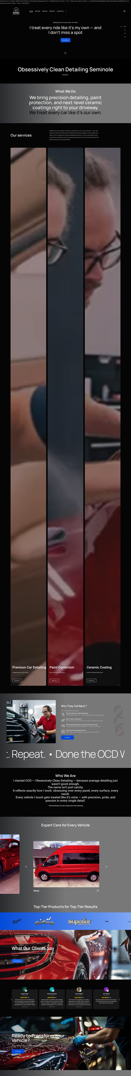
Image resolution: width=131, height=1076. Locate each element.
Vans (36, 890)
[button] (26, 867)
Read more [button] (25, 1007)
